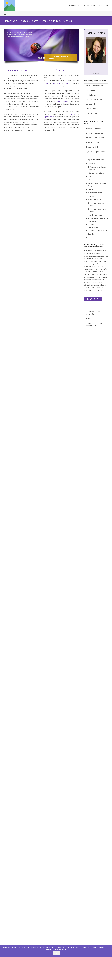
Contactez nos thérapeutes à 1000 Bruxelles (95, 324)
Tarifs (88, 318)
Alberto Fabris (91, 109)
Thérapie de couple (93, 142)
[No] (109, 951)
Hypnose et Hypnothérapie (95, 152)
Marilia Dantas (91, 95)
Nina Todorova (91, 113)
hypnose (73, 114)
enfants (46, 83)
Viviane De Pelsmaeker (94, 99)
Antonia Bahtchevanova (94, 86)
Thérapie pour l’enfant (94, 129)
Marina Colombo (92, 90)
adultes (68, 83)
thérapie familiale (62, 101)
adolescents (56, 83)
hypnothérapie (49, 117)
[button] (75, 5)
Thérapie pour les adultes (95, 138)
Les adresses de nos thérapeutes (93, 312)
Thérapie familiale (92, 147)
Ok (57, 953)
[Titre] (9, 5)
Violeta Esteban (91, 104)
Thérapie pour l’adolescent (95, 133)
